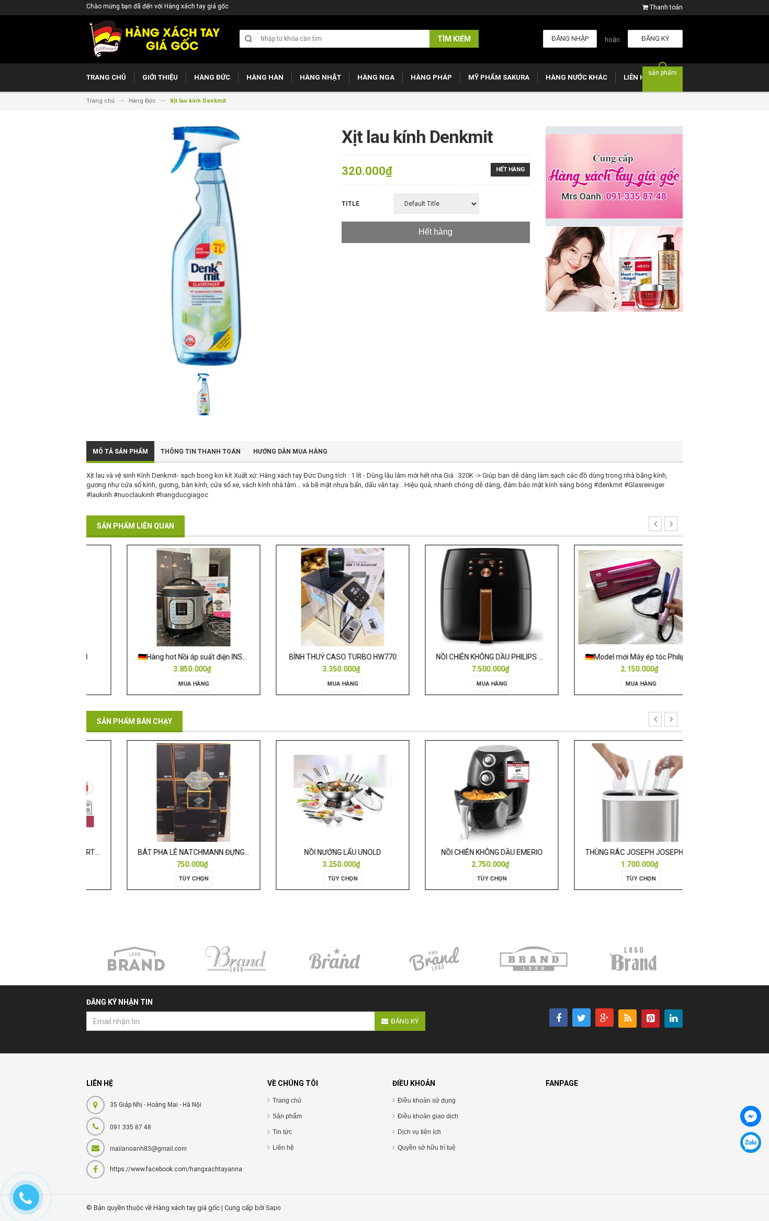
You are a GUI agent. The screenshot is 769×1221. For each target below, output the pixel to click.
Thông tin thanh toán (201, 451)
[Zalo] (750, 1142)
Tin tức (282, 1132)
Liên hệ (283, 1147)
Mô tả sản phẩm (120, 451)
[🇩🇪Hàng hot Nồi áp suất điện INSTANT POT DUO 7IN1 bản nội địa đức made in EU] (161, 597)
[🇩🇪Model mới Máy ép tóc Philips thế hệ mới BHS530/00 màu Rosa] (608, 597)
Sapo (273, 1207)
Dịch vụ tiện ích (419, 1132)
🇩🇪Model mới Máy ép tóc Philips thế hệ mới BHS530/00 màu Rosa (659, 657)
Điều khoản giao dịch (428, 1116)
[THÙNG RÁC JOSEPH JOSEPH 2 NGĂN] (608, 792)
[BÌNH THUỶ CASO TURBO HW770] (309, 597)
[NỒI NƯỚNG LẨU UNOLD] (310, 792)
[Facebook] (750, 1116)
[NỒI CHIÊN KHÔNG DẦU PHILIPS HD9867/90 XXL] (459, 597)
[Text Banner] (614, 269)
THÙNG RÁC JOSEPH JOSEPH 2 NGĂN (614, 852)
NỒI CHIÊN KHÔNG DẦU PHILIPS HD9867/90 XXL (480, 657)
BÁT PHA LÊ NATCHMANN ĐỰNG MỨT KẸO (175, 852)
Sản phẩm (287, 1116)
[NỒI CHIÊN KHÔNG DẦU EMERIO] (459, 792)
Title (350, 203)
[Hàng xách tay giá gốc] (154, 39)
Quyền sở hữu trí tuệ (427, 1147)
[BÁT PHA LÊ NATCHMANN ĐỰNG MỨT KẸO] (160, 792)
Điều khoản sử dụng (427, 1100)
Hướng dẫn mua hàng (290, 451)
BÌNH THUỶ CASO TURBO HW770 (310, 657)
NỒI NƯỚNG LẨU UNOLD (310, 852)
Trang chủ (287, 1100)
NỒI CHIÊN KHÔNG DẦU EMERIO (459, 852)
